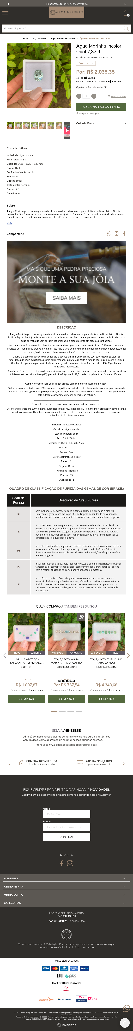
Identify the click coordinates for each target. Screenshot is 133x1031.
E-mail (47, 821)
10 (78, 77)
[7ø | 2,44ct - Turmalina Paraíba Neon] (106, 632)
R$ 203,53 (89, 77)
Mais (9, 223)
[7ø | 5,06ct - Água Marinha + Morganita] (66, 632)
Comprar (101, 107)
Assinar (66, 837)
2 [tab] (62, 711)
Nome (46, 808)
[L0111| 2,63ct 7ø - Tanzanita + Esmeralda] (26, 632)
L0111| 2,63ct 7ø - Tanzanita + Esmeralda (26, 661)
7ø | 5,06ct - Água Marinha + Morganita (66, 661)
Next (125, 4)
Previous (8, 4)
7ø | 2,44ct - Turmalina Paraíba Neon (106, 661)
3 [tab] (70, 711)
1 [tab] (54, 711)
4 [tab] (79, 711)
